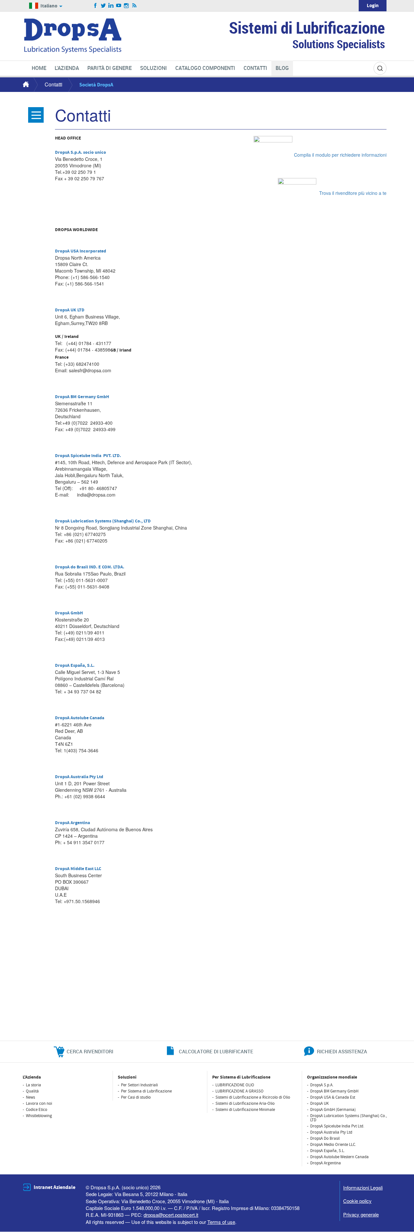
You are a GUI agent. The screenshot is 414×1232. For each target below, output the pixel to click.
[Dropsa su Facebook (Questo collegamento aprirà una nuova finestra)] (95, 6)
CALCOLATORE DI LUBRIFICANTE (216, 1051)
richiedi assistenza (342, 1051)
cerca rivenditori (90, 1051)
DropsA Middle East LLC (78, 869)
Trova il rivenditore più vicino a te (352, 193)
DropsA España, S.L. (74, 665)
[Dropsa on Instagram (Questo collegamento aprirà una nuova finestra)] (126, 6)
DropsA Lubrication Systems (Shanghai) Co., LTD (103, 521)
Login (373, 5)
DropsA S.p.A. (69, 152)
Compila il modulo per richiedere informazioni (340, 154)
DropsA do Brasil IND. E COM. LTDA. (89, 567)
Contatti (53, 84)
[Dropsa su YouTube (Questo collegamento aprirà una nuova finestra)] (119, 6)
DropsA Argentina (72, 823)
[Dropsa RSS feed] (134, 6)
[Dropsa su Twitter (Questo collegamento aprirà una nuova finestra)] (103, 6)
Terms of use (221, 1221)
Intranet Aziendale (54, 1187)
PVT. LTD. (112, 456)
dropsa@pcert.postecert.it (171, 1214)
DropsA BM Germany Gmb (80, 397)
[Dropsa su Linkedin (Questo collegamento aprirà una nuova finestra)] (111, 6)
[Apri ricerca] (380, 68)
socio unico (94, 152)
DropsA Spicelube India (78, 456)
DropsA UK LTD (69, 310)
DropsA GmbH (69, 613)
